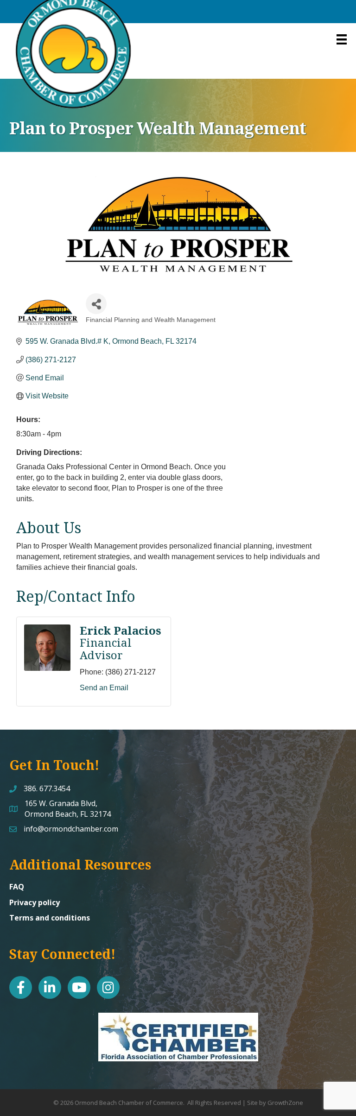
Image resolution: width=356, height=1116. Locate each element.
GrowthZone (285, 1102)
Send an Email (104, 688)
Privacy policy (34, 902)
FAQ (16, 887)
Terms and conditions (49, 918)
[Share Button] (96, 303)
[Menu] (341, 39)
